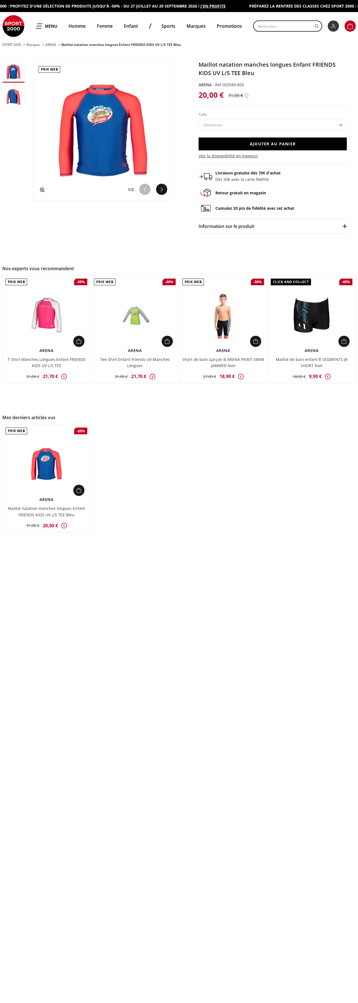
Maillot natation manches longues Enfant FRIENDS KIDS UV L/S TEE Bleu (46, 511)
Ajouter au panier (273, 143)
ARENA (206, 84)
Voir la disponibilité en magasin (228, 155)
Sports (168, 26)
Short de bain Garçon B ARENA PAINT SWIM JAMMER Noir (223, 362)
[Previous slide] (144, 189)
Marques (196, 26)
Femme (105, 26)
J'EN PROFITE (205, 6)
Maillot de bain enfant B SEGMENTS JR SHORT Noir (312, 362)
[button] (350, 26)
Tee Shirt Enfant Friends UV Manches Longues (135, 362)
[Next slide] (161, 189)
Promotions (229, 26)
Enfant (131, 26)
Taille (203, 114)
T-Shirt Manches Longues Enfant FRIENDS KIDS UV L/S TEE (47, 362)
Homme (77, 26)
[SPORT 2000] (13, 26)
